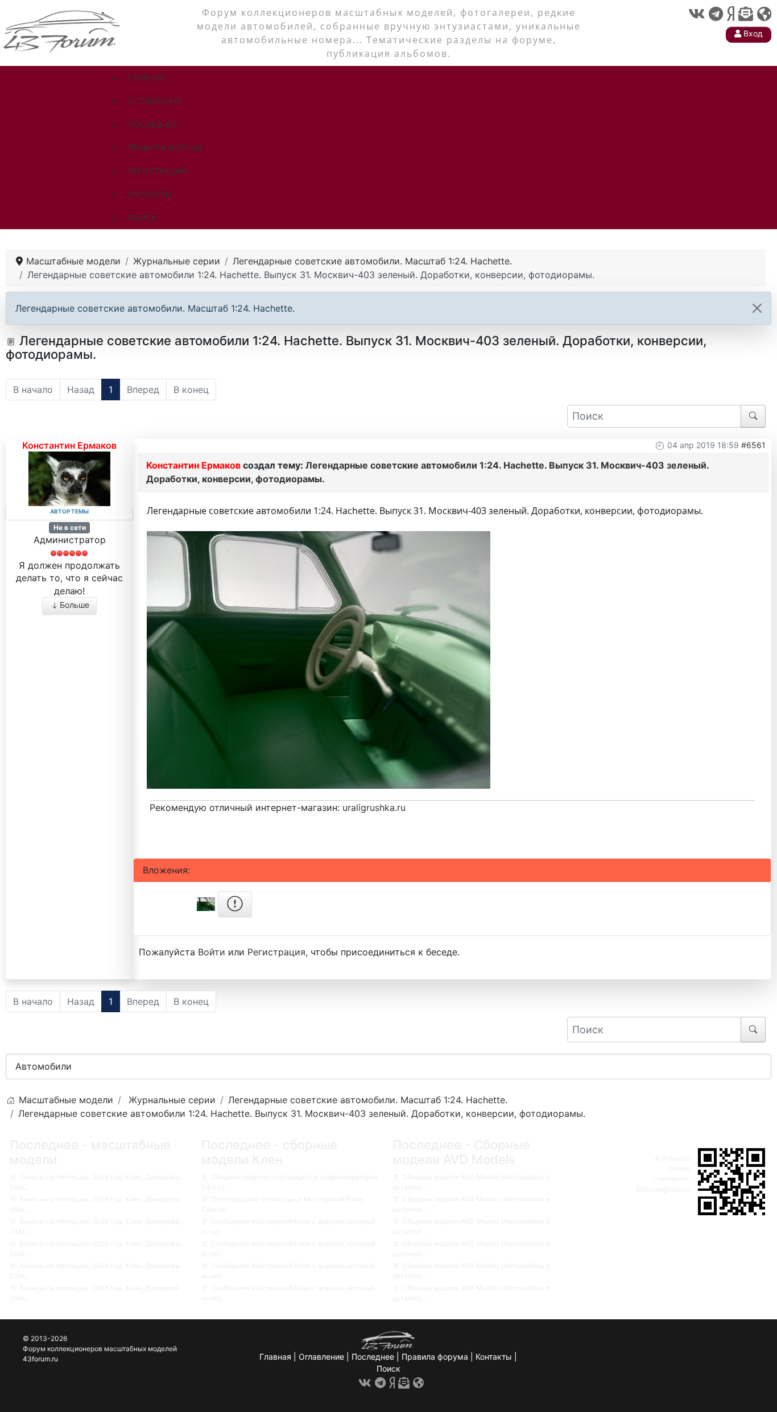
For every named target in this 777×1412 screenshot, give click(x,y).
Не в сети (69, 527)
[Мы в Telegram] (716, 14)
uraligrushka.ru (374, 807)
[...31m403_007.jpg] (318, 658)
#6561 (753, 445)
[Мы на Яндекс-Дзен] (730, 14)
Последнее (373, 1356)
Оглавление (321, 1356)
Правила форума (435, 1356)
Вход (752, 33)
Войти (211, 952)
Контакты (494, 1356)
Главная (275, 1356)
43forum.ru (672, 1158)
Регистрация (276, 952)
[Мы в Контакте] (696, 14)
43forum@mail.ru (662, 1189)
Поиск (388, 1368)
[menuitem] (146, 77)
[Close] (757, 308)
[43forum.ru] (62, 30)
